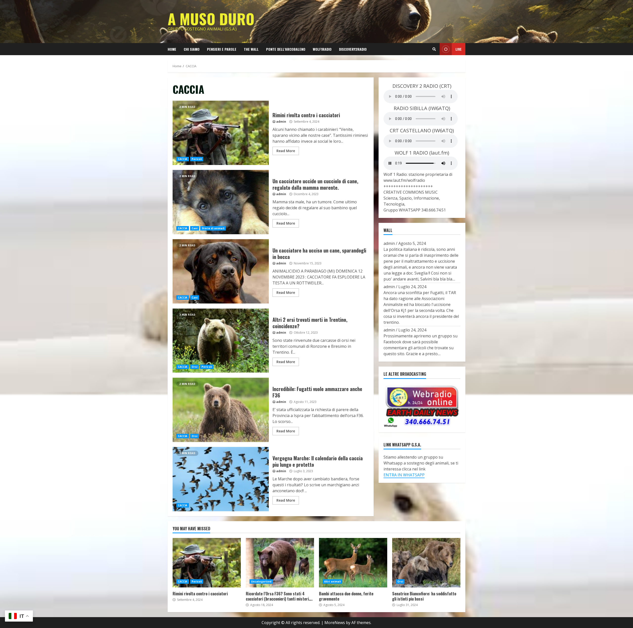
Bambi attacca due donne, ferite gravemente (353, 562)
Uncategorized (261, 581)
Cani (195, 228)
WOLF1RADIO (322, 49)
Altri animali (332, 581)
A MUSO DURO (211, 18)
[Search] (434, 49)
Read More (285, 150)
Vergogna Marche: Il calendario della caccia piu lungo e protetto (221, 479)
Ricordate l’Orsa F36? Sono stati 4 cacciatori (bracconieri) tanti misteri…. (280, 562)
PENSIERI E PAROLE (221, 49)
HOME (172, 49)
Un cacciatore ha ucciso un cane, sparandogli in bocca (221, 271)
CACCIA (182, 159)
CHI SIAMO (192, 49)
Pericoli (197, 159)
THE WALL (251, 49)
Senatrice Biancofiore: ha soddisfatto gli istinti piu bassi (426, 562)
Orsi (194, 367)
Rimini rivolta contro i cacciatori (221, 133)
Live (458, 49)
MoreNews (334, 622)
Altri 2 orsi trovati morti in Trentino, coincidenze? (221, 340)
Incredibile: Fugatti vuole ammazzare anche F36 (221, 410)
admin (281, 121)
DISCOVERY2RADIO (353, 49)
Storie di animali (213, 228)
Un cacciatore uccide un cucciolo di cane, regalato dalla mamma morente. (221, 202)
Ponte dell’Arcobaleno (285, 49)
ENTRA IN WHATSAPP (404, 474)
